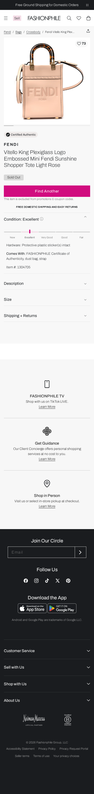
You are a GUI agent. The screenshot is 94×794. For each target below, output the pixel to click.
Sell (17, 18)
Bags (18, 32)
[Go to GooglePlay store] (61, 612)
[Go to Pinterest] (68, 580)
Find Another (47, 191)
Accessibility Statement (20, 748)
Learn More (47, 407)
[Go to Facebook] (25, 580)
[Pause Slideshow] (87, 5)
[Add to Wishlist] (81, 43)
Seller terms (22, 756)
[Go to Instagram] (36, 580)
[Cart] (88, 18)
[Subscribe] (80, 552)
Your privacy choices (66, 756)
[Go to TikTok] (47, 580)
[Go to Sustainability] (67, 720)
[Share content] (88, 31)
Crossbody (33, 32)
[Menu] (6, 18)
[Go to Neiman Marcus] (34, 720)
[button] (69, 18)
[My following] (79, 18)
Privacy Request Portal (74, 748)
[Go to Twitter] (57, 580)
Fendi (7, 32)
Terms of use (41, 756)
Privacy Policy (47, 748)
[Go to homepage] (44, 18)
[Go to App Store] (32, 612)
